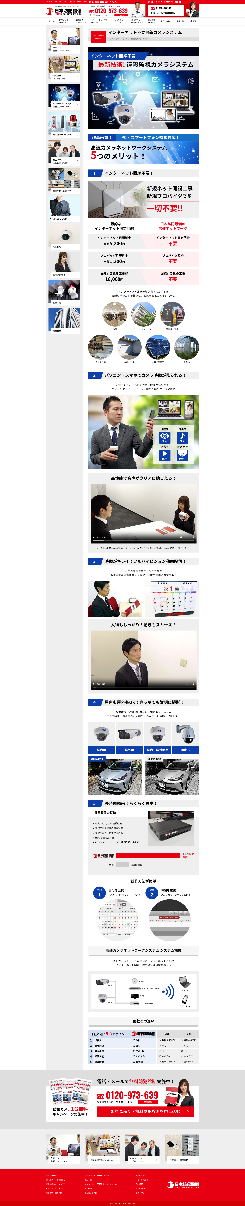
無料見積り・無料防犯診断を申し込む (145, 1111)
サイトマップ (141, 1193)
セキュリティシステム (118, 21)
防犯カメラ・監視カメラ (56, 1180)
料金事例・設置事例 (54, 1193)
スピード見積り (142, 1180)
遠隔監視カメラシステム (80, 21)
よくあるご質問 (91, 1193)
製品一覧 (180, 21)
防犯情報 (88, 1189)
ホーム (51, 21)
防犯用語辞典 (141, 1189)
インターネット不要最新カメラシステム (99, 21)
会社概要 (192, 21)
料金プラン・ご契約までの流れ (97, 1176)
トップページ (51, 1176)
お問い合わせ (166, 21)
